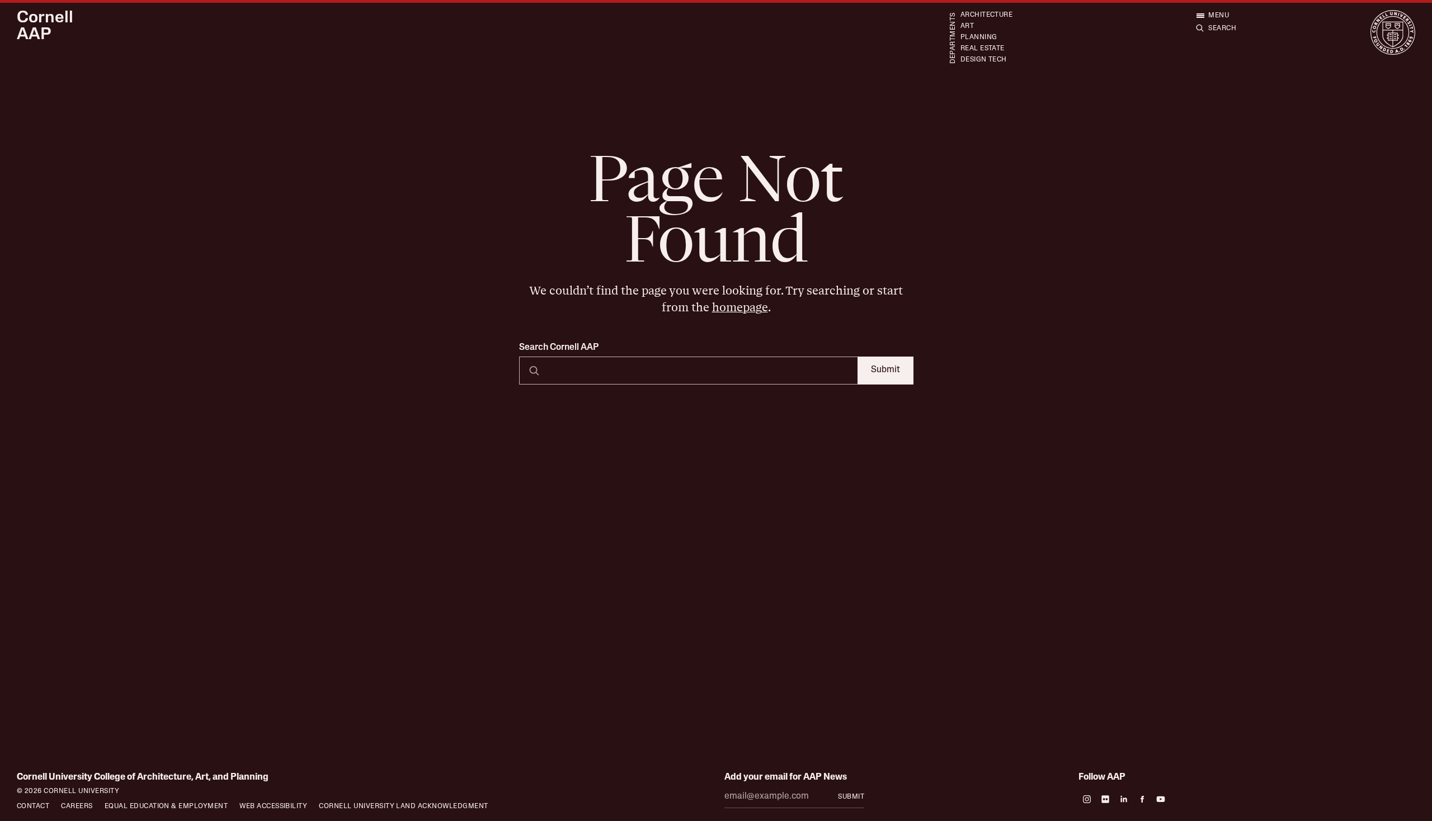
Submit (885, 370)
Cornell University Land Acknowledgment (403, 806)
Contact (33, 806)
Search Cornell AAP (559, 347)
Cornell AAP (45, 27)
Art (967, 26)
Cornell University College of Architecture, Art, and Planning (142, 777)
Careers (76, 806)
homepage (740, 307)
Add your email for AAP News (785, 777)
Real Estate (982, 48)
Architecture (986, 15)
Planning (978, 37)
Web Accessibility (273, 806)
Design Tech (983, 59)
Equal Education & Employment (166, 806)
